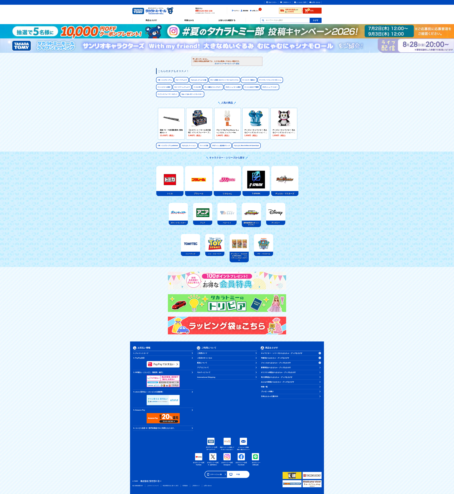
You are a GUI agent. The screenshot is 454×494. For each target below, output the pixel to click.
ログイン (236, 10)
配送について (202, 363)
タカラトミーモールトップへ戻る (227, 64)
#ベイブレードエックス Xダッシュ (270, 80)
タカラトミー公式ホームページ (210, 448)
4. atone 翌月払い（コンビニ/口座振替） (148, 392)
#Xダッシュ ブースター (270, 87)
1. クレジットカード (140, 353)
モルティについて (203, 372)
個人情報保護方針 (137, 485)
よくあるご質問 (301, 2)
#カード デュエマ (181, 80)
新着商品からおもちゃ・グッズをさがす (276, 367)
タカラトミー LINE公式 (255, 464)
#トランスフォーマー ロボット (167, 94)
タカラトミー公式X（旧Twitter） (212, 464)
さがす (316, 20)
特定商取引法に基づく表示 (170, 485)
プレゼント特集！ (267, 391)
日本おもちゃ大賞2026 (269, 396)
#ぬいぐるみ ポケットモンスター (192, 94)
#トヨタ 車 (197, 87)
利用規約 (185, 485)
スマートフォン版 (216, 474)
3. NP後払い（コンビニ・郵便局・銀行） (148, 372)
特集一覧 (264, 387)
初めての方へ (272, 2)
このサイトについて (153, 485)
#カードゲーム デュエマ (182, 87)
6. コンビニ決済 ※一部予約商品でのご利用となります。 (154, 428)
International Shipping (206, 377)
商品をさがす (151, 20)
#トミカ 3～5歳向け (248, 80)
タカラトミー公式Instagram (227, 464)
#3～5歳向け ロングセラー (213, 87)
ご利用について (208, 348)
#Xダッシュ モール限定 (233, 87)
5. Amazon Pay (139, 410)
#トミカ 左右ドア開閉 (252, 87)
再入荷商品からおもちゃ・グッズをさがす (276, 377)
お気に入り (255, 10)
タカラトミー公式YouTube (198, 464)
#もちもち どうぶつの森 (198, 80)
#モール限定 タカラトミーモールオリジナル (224, 80)
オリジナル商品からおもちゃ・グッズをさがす (278, 372)
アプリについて (203, 367)
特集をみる (189, 20)
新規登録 (245, 10)
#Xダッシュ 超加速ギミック (221, 145)
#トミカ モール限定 (164, 87)
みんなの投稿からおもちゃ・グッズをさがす (277, 382)
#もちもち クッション (189, 145)
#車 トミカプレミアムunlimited (168, 145)
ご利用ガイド (286, 2)
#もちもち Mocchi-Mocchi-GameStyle (246, 145)
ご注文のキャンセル (204, 358)
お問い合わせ (316, 2)
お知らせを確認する (227, 20)
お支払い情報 (144, 348)
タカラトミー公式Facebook (241, 464)
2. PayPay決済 (138, 358)
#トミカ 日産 (204, 145)
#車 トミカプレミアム (165, 80)
